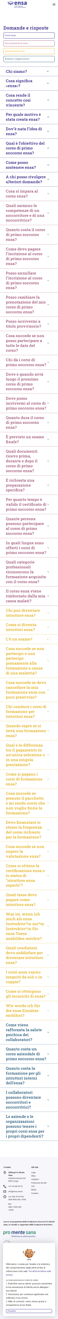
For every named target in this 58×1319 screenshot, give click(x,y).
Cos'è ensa (10, 35)
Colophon (35, 1179)
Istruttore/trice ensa (15, 51)
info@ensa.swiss (15, 1192)
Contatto (34, 1193)
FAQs (33, 1176)
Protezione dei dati (39, 1183)
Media (33, 1190)
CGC (33, 1186)
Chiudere (11, 1311)
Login (33, 1172)
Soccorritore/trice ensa (16, 43)
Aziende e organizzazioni (17, 59)
